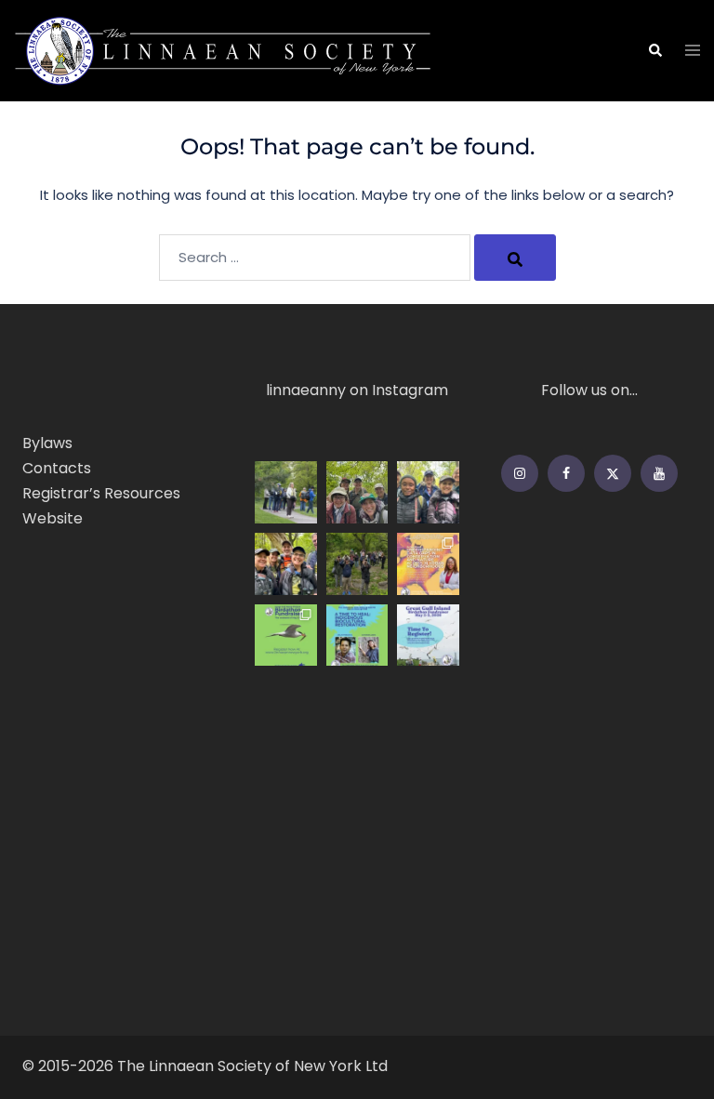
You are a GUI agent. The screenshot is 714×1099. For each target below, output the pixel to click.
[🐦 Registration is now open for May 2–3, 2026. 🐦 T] (428, 635)
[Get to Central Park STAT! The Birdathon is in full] (357, 564)
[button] (654, 50)
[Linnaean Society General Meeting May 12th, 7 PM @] (428, 564)
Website (52, 518)
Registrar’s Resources (101, 493)
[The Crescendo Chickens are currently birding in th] (286, 564)
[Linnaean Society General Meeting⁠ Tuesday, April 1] (357, 635)
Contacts (56, 468)
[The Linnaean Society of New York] (223, 50)
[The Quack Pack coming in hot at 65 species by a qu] (357, 492)
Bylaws (47, 443)
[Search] (515, 257)
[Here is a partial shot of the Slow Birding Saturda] (286, 492)
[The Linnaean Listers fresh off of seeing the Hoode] (428, 492)
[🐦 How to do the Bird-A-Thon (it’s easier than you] (286, 635)
